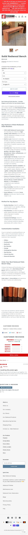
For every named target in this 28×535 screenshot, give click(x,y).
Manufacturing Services (9, 421)
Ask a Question (7, 387)
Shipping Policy (7, 425)
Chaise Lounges (7, 446)
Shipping (4, 61)
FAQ (4, 508)
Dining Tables (6, 440)
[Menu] (25, 16)
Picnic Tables (6, 443)
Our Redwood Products (9, 417)
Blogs (4, 497)
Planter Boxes (6, 449)
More (4, 452)
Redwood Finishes (8, 485)
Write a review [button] (14, 355)
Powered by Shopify (19, 530)
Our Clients (6, 413)
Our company (6, 409)
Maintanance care (8, 489)
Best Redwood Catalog (9, 476)
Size (3, 70)
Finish (3, 76)
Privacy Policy (6, 504)
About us (5, 405)
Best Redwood (11, 530)
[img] (3, 364)
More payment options (14, 96)
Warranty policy (7, 501)
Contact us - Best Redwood (10, 429)
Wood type (4, 81)
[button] (8, 344)
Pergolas (5, 437)
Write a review (17, 329)
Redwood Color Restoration (11, 493)
